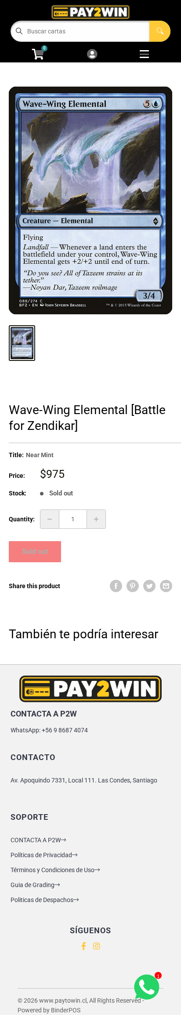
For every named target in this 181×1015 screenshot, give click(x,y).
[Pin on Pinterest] (133, 586)
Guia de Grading (32, 884)
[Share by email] (166, 586)
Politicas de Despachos (42, 899)
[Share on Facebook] (116, 586)
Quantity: (22, 519)
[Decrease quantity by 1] (49, 519)
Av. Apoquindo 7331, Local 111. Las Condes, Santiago (84, 780)
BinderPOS (65, 1010)
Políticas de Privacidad (41, 855)
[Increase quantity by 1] (96, 519)
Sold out (35, 551)
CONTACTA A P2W (36, 840)
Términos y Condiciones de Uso (52, 869)
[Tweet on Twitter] (149, 586)
